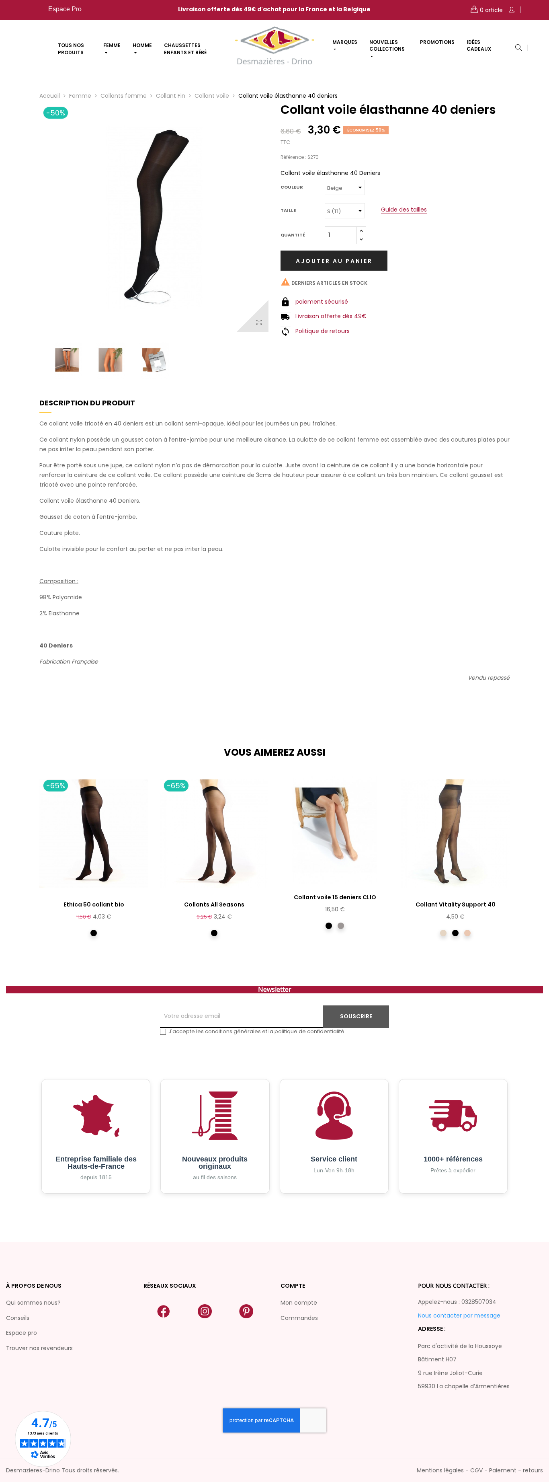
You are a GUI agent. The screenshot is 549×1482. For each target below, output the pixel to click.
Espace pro (21, 1333)
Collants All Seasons (214, 904)
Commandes (299, 1318)
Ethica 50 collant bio (94, 904)
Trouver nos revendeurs (39, 1348)
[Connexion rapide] (511, 10)
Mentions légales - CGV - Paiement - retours (480, 1470)
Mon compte (299, 1303)
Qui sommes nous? (33, 1303)
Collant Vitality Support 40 (456, 904)
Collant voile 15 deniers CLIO (335, 897)
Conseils (17, 1318)
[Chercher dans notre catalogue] (518, 48)
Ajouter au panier (334, 261)
